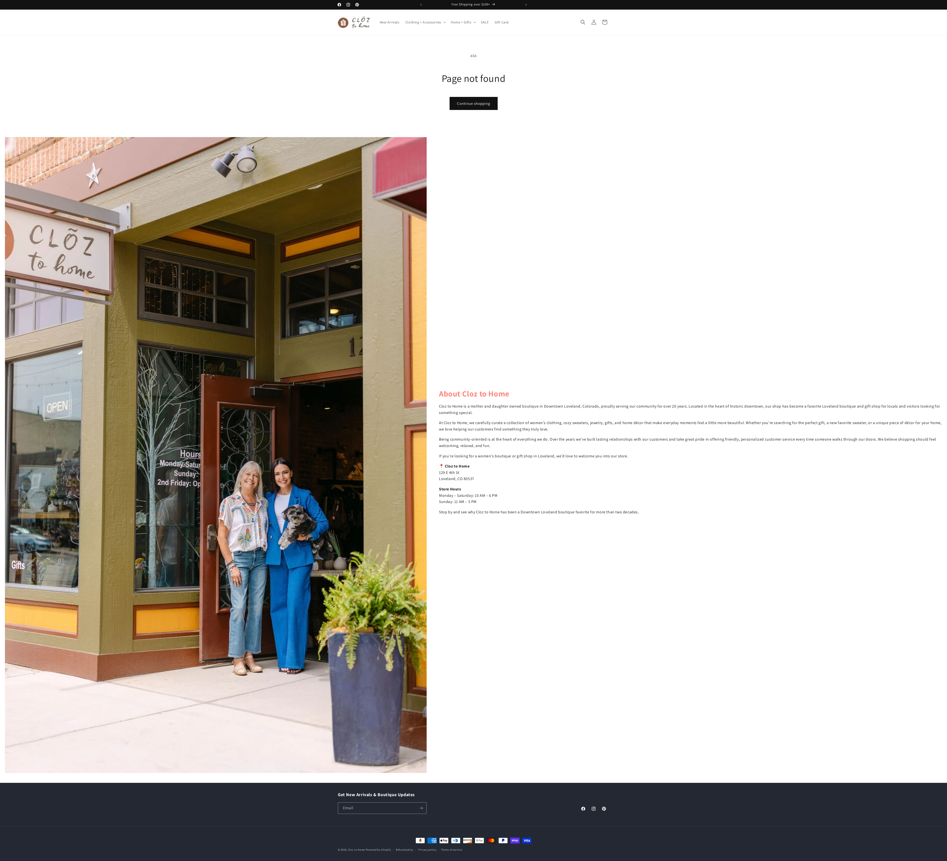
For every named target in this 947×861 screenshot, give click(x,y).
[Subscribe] (421, 808)
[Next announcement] (526, 4)
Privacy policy (427, 849)
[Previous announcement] (421, 4)
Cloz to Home (356, 849)
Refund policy (404, 849)
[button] (425, 22)
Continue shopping (473, 103)
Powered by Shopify (378, 849)
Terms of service (451, 849)
